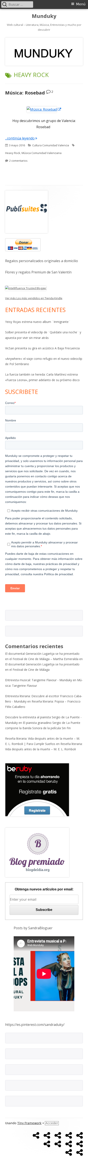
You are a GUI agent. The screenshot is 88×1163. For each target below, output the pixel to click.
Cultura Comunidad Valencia (50, 145)
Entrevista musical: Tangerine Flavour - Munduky (38, 680)
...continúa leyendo (21, 138)
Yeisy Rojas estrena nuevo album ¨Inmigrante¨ (37, 322)
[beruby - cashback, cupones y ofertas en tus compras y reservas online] (37, 789)
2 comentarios (18, 161)
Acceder (51, 1123)
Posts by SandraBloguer (33, 928)
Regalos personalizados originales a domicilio (41, 260)
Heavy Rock (12, 153)
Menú (80, 4)
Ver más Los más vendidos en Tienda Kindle (33, 298)
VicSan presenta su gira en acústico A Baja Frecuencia (42, 348)
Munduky (44, 16)
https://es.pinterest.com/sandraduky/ (35, 1024)
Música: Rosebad (25, 93)
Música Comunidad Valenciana (42, 153)
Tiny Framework (29, 1123)
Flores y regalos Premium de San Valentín (38, 272)
